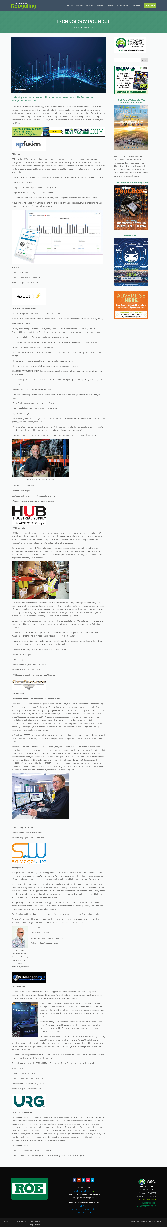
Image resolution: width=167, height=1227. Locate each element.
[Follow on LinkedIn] (83, 1180)
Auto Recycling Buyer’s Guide (83, 1209)
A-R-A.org (83, 1206)
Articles (90, 5)
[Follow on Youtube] (79, 1180)
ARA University (84, 1212)
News (100, 5)
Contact (110, 5)
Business (89, 27)
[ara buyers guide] (58, 136)
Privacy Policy (135, 1221)
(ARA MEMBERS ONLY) (146, 1206)
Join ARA (150, 5)
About (79, 5)
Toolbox (135, 5)
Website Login (149, 1203)
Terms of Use (147, 1221)
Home (70, 5)
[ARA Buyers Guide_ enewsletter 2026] (131, 93)
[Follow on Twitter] (92, 1180)
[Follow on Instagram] (88, 1180)
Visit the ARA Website (147, 1199)
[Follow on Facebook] (74, 1180)
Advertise (122, 5)
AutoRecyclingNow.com (83, 1191)
